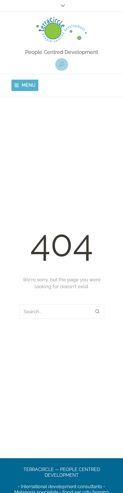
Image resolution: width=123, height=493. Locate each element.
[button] (61, 64)
